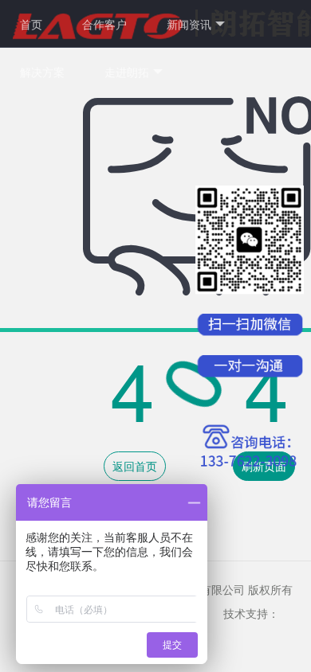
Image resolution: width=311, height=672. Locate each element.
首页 (31, 24)
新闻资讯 (189, 24)
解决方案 (42, 72)
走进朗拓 (126, 72)
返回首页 (134, 466)
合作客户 (104, 24)
